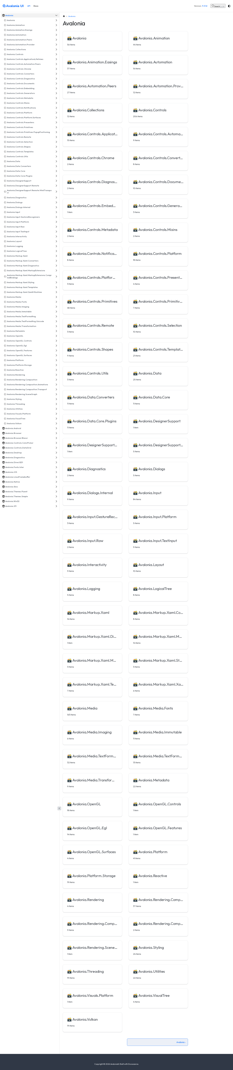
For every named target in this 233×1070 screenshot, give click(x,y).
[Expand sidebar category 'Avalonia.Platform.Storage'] (56, 365)
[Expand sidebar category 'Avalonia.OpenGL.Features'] (56, 350)
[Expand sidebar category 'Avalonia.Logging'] (56, 246)
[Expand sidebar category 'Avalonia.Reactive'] (56, 370)
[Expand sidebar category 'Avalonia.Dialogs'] (56, 202)
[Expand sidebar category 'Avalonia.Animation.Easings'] (56, 30)
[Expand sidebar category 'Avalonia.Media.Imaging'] (56, 307)
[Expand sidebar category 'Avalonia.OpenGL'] (56, 336)
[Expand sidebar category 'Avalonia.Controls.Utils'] (56, 156)
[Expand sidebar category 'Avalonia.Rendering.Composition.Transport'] (56, 389)
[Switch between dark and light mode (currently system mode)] (229, 6)
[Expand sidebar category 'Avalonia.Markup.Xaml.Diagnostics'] (56, 265)
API (28, 6)
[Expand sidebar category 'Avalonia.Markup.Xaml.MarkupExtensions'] (56, 270)
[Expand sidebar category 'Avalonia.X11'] (56, 506)
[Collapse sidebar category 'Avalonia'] (56, 15)
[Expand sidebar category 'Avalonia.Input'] (56, 212)
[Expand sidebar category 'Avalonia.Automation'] (56, 35)
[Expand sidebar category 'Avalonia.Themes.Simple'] (56, 496)
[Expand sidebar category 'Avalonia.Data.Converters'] (56, 166)
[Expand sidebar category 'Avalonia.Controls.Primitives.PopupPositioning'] (56, 132)
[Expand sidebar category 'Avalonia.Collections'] (56, 49)
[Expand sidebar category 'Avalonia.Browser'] (56, 433)
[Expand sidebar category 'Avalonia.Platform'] (56, 360)
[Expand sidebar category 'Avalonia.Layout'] (56, 241)
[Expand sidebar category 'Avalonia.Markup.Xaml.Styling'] (56, 282)
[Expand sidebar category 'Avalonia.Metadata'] (56, 331)
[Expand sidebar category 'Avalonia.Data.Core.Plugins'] (56, 176)
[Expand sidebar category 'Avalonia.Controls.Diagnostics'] (56, 78)
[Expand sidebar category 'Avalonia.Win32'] (56, 501)
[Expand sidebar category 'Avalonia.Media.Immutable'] (56, 311)
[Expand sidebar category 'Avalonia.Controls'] (56, 54)
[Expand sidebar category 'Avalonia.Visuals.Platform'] (56, 414)
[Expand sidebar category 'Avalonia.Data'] (56, 161)
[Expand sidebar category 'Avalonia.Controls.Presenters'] (56, 122)
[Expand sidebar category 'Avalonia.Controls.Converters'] (56, 74)
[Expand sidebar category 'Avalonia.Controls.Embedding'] (56, 88)
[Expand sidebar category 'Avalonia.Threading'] (56, 404)
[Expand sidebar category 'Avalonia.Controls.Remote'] (56, 137)
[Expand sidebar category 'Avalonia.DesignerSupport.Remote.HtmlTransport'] (56, 191)
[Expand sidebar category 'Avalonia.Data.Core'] (56, 171)
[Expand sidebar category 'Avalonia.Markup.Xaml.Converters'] (56, 261)
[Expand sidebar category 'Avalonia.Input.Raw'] (56, 227)
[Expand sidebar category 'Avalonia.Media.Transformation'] (56, 326)
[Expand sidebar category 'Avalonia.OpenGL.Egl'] (56, 345)
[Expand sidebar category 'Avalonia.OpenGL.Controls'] (56, 341)
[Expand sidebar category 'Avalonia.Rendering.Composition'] (56, 380)
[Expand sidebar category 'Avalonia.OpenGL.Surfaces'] (56, 355)
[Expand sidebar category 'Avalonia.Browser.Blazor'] (56, 438)
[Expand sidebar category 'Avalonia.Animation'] (56, 25)
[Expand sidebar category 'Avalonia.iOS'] (56, 472)
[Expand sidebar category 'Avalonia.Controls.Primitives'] (56, 127)
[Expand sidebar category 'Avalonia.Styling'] (56, 399)
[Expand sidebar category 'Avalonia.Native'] (56, 482)
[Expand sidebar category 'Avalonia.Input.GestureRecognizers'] (56, 217)
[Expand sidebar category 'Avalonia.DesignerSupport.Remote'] (56, 185)
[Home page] (64, 16)
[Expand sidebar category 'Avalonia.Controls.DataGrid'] (56, 448)
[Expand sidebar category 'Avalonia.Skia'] (56, 487)
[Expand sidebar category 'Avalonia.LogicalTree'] (56, 251)
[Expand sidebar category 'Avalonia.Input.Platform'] (56, 222)
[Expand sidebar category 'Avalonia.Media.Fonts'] (56, 302)
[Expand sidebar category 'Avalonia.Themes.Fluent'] (56, 491)
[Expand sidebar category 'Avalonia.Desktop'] (56, 452)
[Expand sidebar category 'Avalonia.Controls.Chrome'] (56, 69)
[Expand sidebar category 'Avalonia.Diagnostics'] (56, 197)
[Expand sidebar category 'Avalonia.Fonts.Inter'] (56, 467)
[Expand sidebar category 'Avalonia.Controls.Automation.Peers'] (56, 64)
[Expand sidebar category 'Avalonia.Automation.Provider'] (56, 44)
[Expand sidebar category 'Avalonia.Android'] (56, 428)
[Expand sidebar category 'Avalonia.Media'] (56, 297)
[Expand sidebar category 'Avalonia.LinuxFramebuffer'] (56, 477)
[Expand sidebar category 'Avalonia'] (56, 20)
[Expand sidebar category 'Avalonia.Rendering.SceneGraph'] (56, 394)
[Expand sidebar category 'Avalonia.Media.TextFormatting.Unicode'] (56, 321)
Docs (36, 6)
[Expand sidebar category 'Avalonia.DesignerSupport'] (56, 181)
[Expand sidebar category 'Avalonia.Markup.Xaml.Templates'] (56, 287)
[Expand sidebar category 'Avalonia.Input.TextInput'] (56, 231)
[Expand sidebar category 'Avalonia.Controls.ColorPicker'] (56, 443)
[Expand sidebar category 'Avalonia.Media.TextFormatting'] (56, 316)
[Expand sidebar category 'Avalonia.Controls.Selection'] (56, 142)
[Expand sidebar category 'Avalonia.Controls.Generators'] (56, 93)
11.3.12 (204, 6)
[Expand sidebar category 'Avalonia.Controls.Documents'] (56, 83)
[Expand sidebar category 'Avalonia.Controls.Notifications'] (56, 108)
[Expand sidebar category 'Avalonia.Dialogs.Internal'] (56, 207)
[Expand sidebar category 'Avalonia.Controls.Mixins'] (56, 103)
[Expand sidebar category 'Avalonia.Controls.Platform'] (56, 113)
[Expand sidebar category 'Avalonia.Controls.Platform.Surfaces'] (56, 117)
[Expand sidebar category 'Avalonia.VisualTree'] (56, 418)
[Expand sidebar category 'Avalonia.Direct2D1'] (56, 462)
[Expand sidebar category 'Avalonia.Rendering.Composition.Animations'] (56, 384)
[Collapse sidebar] (59, 808)
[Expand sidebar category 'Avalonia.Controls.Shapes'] (56, 147)
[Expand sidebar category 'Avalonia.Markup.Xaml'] (56, 256)
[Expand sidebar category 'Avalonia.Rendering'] (56, 375)
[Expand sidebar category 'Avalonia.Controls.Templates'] (56, 151)
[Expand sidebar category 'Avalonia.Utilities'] (56, 409)
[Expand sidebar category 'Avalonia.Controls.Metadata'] (56, 98)
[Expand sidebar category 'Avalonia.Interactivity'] (56, 236)
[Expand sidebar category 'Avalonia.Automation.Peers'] (56, 40)
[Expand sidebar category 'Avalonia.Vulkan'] (56, 423)
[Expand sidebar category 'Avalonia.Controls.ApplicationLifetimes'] (56, 59)
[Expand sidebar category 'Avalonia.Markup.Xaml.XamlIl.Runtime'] (56, 292)
